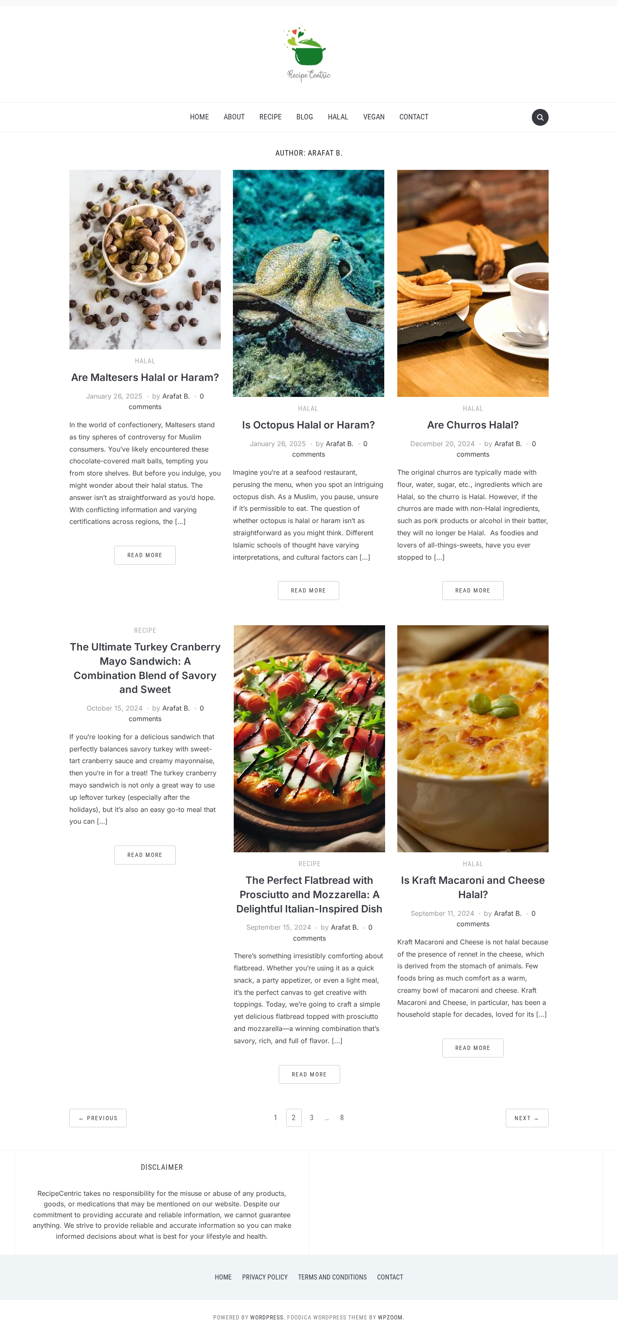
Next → (527, 1118)
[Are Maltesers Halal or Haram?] (145, 258)
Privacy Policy (265, 1277)
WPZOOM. (391, 1317)
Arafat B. (176, 396)
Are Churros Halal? (473, 425)
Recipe (270, 116)
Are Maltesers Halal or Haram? (145, 377)
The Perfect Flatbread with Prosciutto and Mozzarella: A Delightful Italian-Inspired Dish (309, 894)
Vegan (374, 116)
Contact (413, 116)
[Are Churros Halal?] (473, 282)
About (234, 116)
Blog (304, 116)
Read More (145, 555)
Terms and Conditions (332, 1277)
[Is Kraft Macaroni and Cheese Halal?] (473, 738)
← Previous (98, 1118)
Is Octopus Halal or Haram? (308, 425)
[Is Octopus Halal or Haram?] (308, 282)
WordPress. (267, 1317)
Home (199, 116)
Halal (338, 116)
